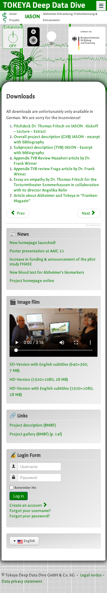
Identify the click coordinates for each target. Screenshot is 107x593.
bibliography (33, 152)
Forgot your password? (30, 516)
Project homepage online (32, 280)
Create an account (26, 505)
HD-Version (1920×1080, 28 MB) (39, 379)
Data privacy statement (21, 581)
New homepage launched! (33, 242)
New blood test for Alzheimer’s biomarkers (47, 272)
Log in (18, 496)
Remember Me (25, 488)
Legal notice (91, 575)
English (29, 541)
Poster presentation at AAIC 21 (37, 251)
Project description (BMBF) (33, 425)
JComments (93, 225)
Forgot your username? (30, 510)
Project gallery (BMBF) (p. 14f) (36, 434)
